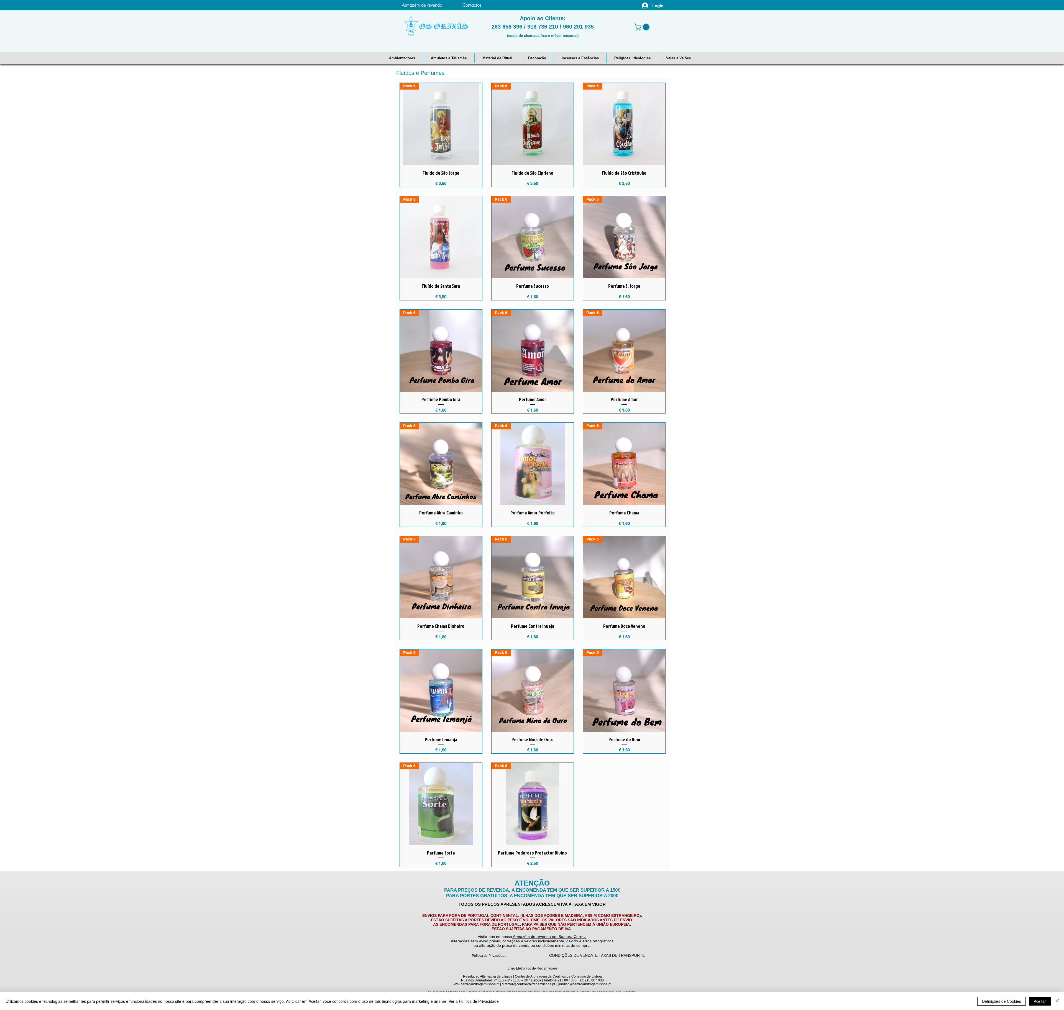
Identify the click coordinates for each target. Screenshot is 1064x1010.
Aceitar (1040, 1001)
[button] (402, 58)
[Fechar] (1057, 1001)
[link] (642, 27)
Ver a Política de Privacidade (474, 1001)
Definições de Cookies (1001, 1001)
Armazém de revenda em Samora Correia (549, 936)
